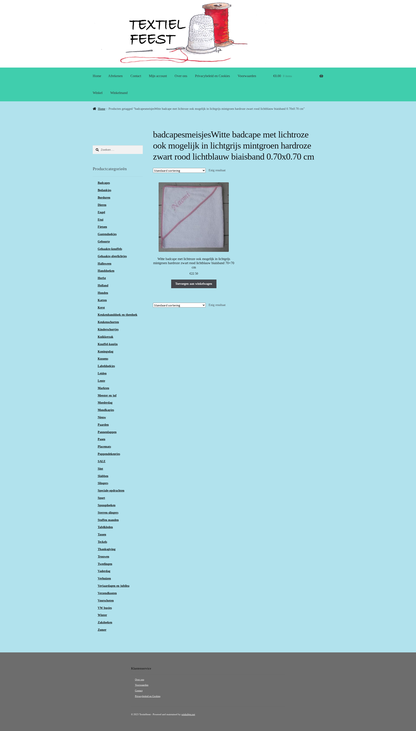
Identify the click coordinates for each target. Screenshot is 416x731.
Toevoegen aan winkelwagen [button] (193, 283)
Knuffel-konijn (108, 344)
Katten (102, 300)
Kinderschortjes (108, 329)
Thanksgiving (106, 549)
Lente (101, 380)
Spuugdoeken (106, 505)
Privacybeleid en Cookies (212, 76)
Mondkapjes (106, 410)
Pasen (101, 439)
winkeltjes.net (188, 714)
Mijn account (158, 76)
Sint (100, 468)
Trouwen (103, 556)
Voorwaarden (247, 76)
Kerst (101, 307)
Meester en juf (107, 395)
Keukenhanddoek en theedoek (117, 314)
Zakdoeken (105, 622)
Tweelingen (105, 564)
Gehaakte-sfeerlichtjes (112, 256)
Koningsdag (105, 351)
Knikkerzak (105, 336)
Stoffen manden (108, 520)
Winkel (97, 93)
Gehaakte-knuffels (110, 249)
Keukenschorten (108, 322)
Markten (103, 388)
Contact (135, 76)
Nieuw (102, 417)
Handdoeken (106, 270)
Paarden (103, 424)
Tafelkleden (105, 527)
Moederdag (105, 402)
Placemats (104, 446)
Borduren (104, 197)
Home (97, 76)
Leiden (102, 373)
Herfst (102, 278)
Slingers (103, 483)
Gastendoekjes (107, 234)
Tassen (102, 534)
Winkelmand (119, 93)
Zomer (102, 629)
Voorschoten (106, 600)
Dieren (102, 205)
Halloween (104, 263)
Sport (101, 498)
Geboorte (104, 241)
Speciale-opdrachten (111, 490)
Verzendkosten (107, 593)
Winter (102, 615)
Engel (101, 212)
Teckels (102, 541)
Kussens (103, 358)
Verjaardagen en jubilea (113, 585)
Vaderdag (104, 571)
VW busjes (105, 608)
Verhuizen (104, 578)
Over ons (181, 76)
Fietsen (102, 226)
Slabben (103, 476)
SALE (102, 461)
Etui (100, 219)
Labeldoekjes (106, 366)
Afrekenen (115, 76)
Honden (103, 292)
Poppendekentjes (109, 454)
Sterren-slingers (108, 512)
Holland (103, 285)
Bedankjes (104, 190)
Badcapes (104, 182)
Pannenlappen (107, 432)
